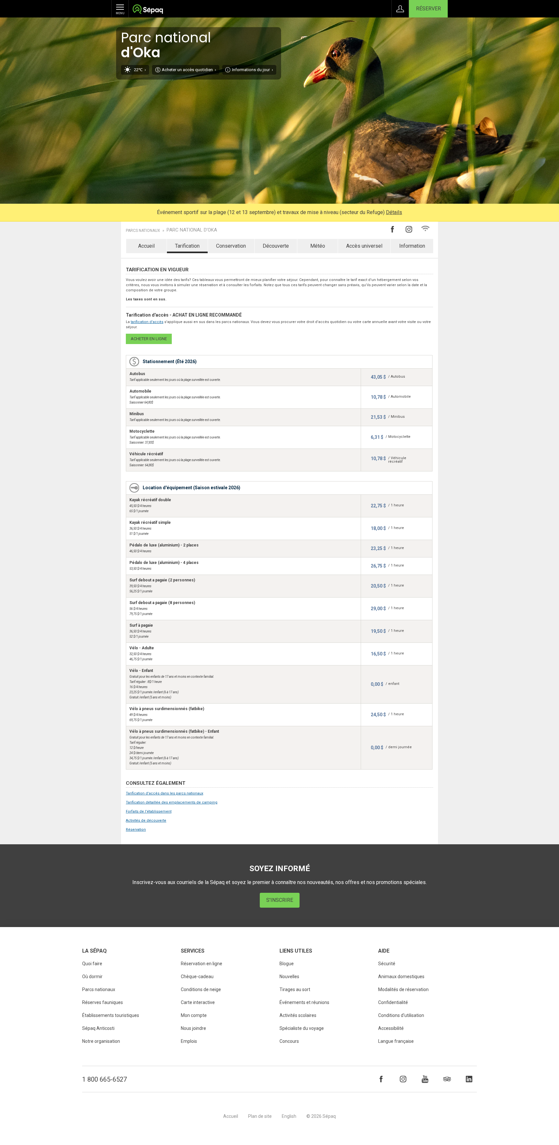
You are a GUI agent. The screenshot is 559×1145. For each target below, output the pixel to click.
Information (412, 246)
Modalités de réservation (403, 989)
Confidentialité (393, 1002)
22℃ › (140, 69)
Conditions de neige (201, 989)
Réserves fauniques (102, 1002)
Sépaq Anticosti (98, 1028)
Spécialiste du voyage (302, 1028)
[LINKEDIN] (469, 1079)
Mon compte (194, 1015)
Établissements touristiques (110, 1015)
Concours (289, 1041)
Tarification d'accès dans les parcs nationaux (164, 793)
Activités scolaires (298, 1015)
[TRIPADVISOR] (447, 1079)
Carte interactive (198, 1002)
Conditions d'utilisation (401, 1015)
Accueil (146, 246)
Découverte (276, 246)
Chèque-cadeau (197, 976)
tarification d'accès (147, 322)
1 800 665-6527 (104, 1079)
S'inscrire (279, 900)
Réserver (428, 8)
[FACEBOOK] (381, 1079)
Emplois (189, 1041)
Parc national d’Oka (192, 230)
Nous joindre (193, 1028)
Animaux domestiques (401, 976)
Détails (394, 212)
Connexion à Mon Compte (400, 8)
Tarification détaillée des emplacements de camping (171, 802)
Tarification (187, 246)
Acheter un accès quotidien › (189, 69)
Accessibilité (391, 1028)
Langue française (396, 1041)
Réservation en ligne (201, 963)
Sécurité (386, 963)
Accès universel (364, 246)
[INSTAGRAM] (403, 1079)
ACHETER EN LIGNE (149, 338)
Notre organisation (101, 1041)
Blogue (287, 963)
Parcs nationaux (143, 230)
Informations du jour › (252, 69)
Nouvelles (289, 976)
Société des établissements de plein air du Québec (147, 10)
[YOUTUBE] (425, 1079)
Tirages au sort (295, 989)
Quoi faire (92, 963)
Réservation (136, 829)
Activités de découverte (146, 820)
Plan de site (260, 1116)
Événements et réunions (304, 1002)
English (289, 1116)
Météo (317, 246)
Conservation (231, 246)
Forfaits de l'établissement (148, 811)
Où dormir (92, 976)
